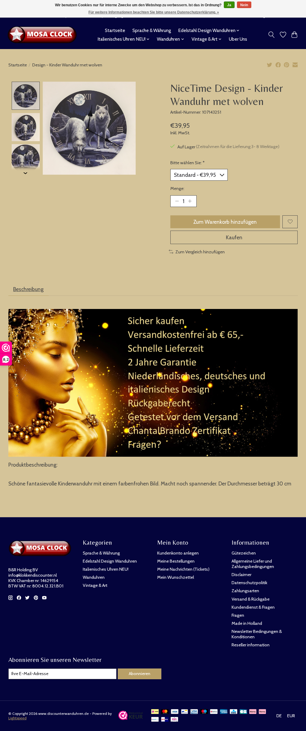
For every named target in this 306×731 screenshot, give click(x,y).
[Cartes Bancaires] (243, 712)
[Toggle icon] (271, 34)
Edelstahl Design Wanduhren (110, 561)
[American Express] (224, 712)
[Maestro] (204, 712)
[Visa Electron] (194, 712)
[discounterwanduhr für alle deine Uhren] (43, 35)
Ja (229, 5)
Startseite (115, 30)
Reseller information (251, 645)
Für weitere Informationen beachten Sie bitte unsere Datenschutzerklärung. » (153, 12)
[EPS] (174, 720)
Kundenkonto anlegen (178, 553)
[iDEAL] (155, 712)
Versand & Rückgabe (251, 599)
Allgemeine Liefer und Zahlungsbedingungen (253, 563)
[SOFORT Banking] (262, 712)
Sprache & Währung (151, 30)
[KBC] (233, 712)
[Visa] (175, 712)
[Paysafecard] (155, 720)
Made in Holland (247, 623)
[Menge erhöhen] (190, 201)
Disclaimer (241, 574)
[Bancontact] (184, 712)
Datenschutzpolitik (249, 582)
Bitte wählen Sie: (187, 162)
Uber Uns (238, 39)
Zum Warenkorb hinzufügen (225, 222)
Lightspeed (17, 718)
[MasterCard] (165, 712)
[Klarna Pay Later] (252, 712)
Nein (244, 5)
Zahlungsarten (245, 590)
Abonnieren (139, 673)
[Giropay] (165, 720)
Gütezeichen (244, 553)
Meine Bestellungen (176, 561)
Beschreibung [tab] (28, 289)
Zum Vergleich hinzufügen (200, 252)
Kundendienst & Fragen (253, 607)
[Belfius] (214, 712)
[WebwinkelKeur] (130, 718)
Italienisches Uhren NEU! (105, 569)
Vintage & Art (95, 585)
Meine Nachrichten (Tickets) (183, 569)
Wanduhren (94, 577)
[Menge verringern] (177, 201)
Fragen (238, 615)
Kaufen (234, 237)
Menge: (177, 188)
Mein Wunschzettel (175, 577)
